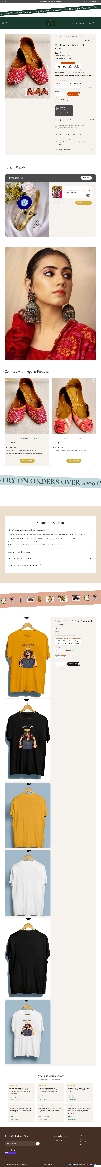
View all (86, 177)
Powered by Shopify (22, 1164)
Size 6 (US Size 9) (76, 87)
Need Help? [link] (91, 119)
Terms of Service (84, 1142)
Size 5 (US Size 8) (62, 87)
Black (57, 657)
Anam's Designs (12, 1164)
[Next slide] (48, 66)
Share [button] (56, 119)
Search (82, 1139)
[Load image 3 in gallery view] (44, 92)
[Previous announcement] (32, 1)
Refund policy (84, 1144)
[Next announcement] (69, 1)
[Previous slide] (7, 66)
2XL (61, 650)
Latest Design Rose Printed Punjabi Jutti (73, 438)
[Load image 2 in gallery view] (37, 92)
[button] (3, 23)
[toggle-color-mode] (97, 23)
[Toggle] (26, 92)
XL (57, 650)
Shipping (57, 55)
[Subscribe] (38, 1143)
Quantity (57, 91)
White (64, 657)
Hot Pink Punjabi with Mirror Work (27, 438)
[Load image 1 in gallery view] (29, 92)
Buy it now (61, 99)
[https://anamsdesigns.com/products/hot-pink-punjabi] (60, 120)
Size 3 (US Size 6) (61, 83)
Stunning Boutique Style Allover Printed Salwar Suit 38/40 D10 (74, 191)
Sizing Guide (86, 87)
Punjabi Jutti (63, 37)
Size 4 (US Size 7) (75, 83)
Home (56, 37)
